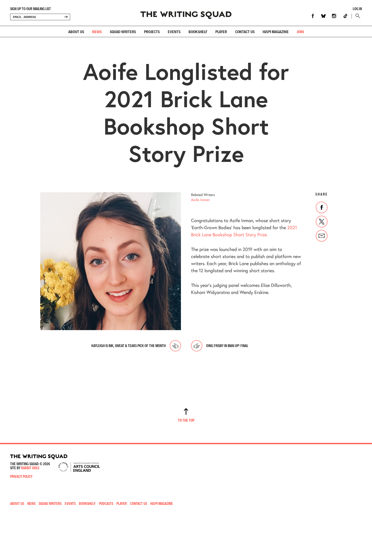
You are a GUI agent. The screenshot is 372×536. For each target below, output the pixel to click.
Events (174, 31)
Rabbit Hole (30, 468)
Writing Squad (186, 13)
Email (321, 236)
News (97, 31)
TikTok (345, 16)
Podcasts (106, 503)
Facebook (313, 16)
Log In (357, 9)
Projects (152, 31)
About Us (76, 31)
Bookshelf (198, 31)
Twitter (321, 221)
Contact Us (138, 503)
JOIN (300, 31)
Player (221, 31)
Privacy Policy (21, 476)
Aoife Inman (200, 199)
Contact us (245, 31)
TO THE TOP (186, 420)
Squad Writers (123, 31)
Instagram (334, 16)
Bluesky (323, 16)
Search (357, 16)
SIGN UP (66, 17)
